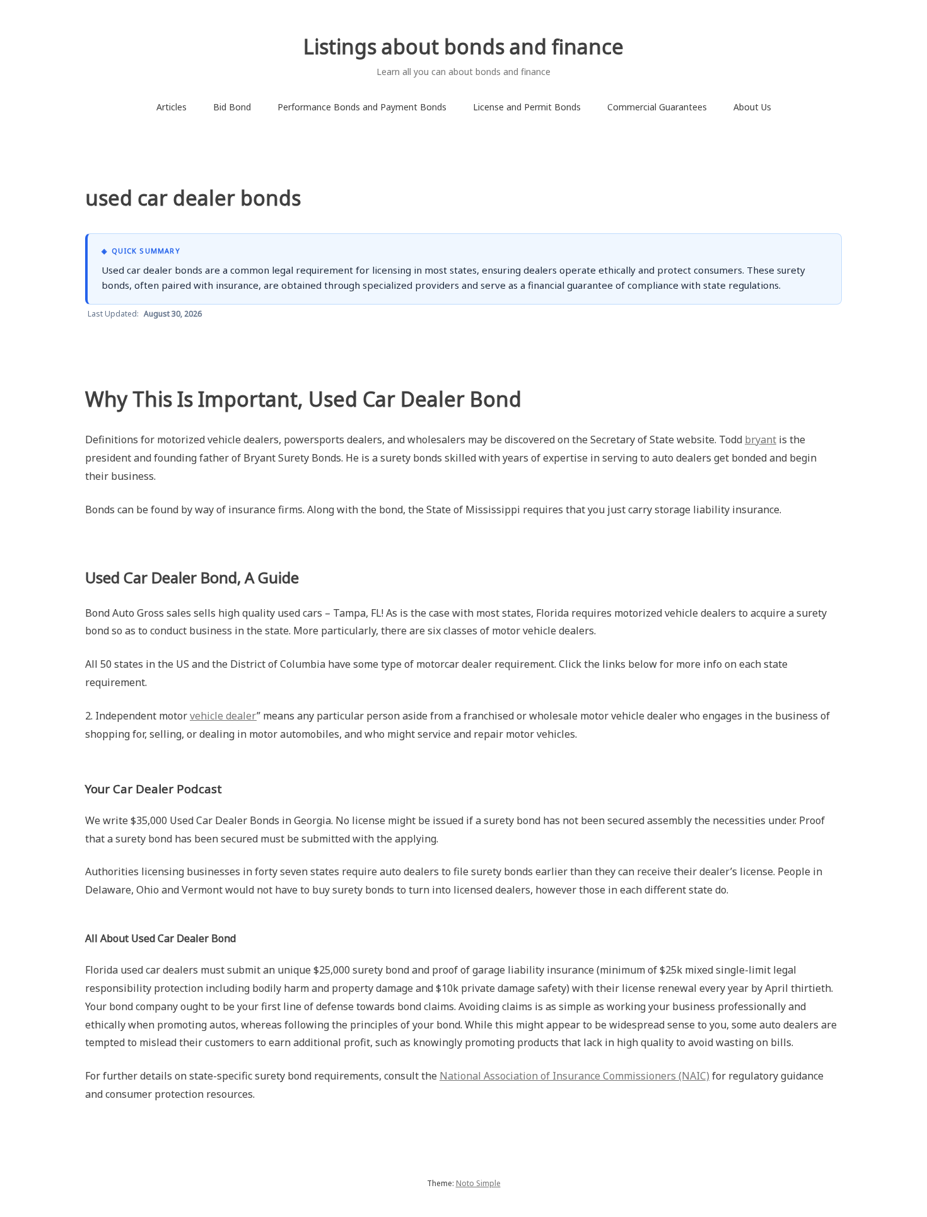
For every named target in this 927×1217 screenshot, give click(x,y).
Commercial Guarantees (657, 107)
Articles (171, 107)
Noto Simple (478, 1183)
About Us (752, 107)
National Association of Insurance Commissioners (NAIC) (574, 1076)
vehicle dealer (223, 716)
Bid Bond (232, 107)
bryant (760, 439)
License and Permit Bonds (527, 107)
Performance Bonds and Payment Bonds (361, 107)
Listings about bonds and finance (463, 46)
